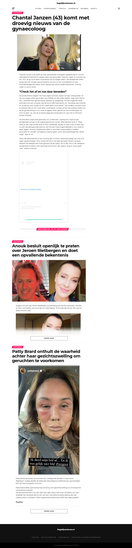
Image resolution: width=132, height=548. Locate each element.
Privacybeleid (63, 537)
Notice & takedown (48, 537)
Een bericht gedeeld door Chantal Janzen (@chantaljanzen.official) (44, 219)
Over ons (35, 537)
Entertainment (50, 8)
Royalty (94, 8)
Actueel (38, 8)
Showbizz (84, 8)
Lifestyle (62, 8)
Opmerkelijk (73, 8)
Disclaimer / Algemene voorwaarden (86, 537)
